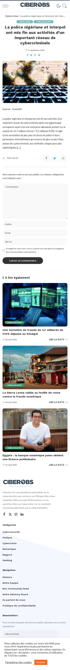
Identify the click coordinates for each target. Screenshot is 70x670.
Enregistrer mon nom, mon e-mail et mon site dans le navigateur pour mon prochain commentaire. (35, 250)
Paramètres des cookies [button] (18, 662)
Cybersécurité (43, 22)
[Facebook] (46, 158)
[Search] (63, 6)
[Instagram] (16, 514)
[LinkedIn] (22, 514)
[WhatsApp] (63, 158)
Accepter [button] (40, 662)
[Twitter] (54, 158)
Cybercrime (24, 22)
